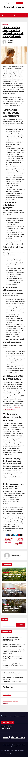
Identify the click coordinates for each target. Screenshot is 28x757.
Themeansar (14, 746)
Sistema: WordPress (7, 744)
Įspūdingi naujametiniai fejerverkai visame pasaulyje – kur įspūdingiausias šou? (19, 542)
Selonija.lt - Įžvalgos (14, 7)
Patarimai (12, 588)
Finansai (7, 753)
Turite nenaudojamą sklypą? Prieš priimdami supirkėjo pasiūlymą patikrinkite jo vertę (12, 639)
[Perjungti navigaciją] (14, 15)
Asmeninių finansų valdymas (10, 701)
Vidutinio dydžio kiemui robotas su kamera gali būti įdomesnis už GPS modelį (12, 658)
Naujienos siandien (6, 728)
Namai (12, 750)
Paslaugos (5, 24)
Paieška (5, 619)
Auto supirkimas (7, 695)
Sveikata (22, 750)
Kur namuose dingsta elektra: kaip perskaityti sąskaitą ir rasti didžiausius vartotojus (13, 665)
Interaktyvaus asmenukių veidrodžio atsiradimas (9, 540)
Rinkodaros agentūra (6, 726)
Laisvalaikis (6, 750)
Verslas (2, 753)
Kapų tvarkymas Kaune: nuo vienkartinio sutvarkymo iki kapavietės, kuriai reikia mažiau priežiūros (14, 651)
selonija (11, 40)
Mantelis (15, 579)
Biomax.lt (5, 703)
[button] (25, 15)
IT (10, 753)
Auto (2, 750)
